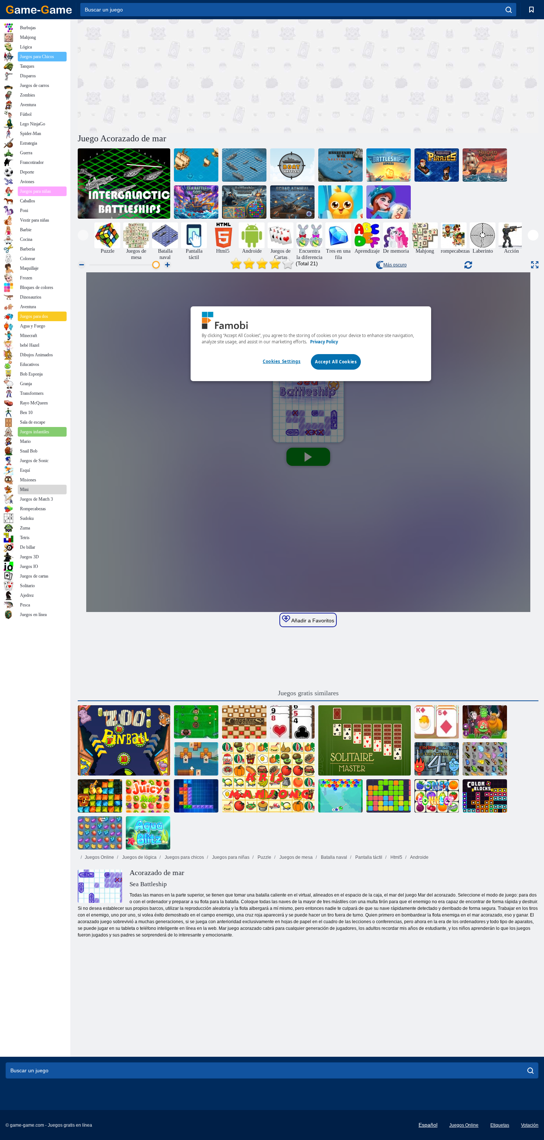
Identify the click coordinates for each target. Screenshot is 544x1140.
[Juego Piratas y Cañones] (196, 165)
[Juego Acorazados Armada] (388, 165)
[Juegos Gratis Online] (39, 10)
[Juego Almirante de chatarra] (292, 202)
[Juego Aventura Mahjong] (388, 202)
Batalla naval (333, 857)
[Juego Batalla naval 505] (196, 202)
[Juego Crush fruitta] (100, 833)
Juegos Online (99, 857)
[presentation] (83, 235)
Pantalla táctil (368, 857)
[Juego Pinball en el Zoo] (124, 740)
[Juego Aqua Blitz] (148, 833)
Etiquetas (499, 1125)
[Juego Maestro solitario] (364, 740)
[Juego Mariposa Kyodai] (485, 759)
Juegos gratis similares (308, 693)
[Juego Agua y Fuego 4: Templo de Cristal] (436, 759)
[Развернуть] (534, 264)
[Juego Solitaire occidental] (292, 722)
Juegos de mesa (295, 857)
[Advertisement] (193, 75)
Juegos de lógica (139, 857)
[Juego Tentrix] (196, 796)
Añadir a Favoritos (312, 620)
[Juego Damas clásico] (244, 722)
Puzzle (263, 857)
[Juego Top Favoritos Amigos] (340, 202)
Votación (529, 1125)
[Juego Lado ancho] (485, 165)
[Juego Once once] (388, 796)
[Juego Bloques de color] (485, 796)
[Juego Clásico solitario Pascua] (436, 722)
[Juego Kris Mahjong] (268, 777)
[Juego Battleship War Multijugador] (340, 165)
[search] (509, 10)
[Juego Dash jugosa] (148, 796)
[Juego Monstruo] (485, 722)
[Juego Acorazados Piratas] (436, 165)
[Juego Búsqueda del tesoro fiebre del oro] (100, 796)
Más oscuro (395, 265)
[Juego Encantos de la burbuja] (340, 796)
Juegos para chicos (184, 857)
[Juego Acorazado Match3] (244, 202)
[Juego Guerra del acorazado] (244, 165)
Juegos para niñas (230, 857)
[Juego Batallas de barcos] (292, 165)
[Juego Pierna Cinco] (196, 722)
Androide (419, 857)
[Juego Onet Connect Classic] (436, 796)
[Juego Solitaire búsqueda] (196, 759)
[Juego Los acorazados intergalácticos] (124, 183)
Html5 (395, 857)
